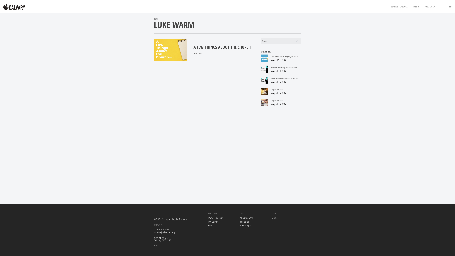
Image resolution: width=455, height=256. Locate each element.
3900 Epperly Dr (161, 237)
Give (210, 225)
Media (275, 218)
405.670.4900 (163, 229)
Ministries (244, 221)
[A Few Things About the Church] (170, 50)
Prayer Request (215, 218)
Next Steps (245, 225)
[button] (450, 6)
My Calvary (213, 221)
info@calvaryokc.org (166, 232)
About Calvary (246, 218)
